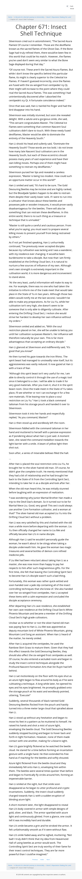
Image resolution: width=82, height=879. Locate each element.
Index (42, 859)
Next (48, 859)
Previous (35, 859)
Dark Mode (72, 7)
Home (10, 17)
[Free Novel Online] (43, 7)
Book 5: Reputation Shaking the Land (58, 17)
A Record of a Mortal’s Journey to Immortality (29, 17)
